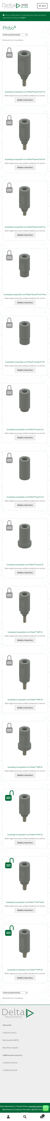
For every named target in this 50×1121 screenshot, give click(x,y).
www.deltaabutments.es (39, 1106)
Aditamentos (15, 15)
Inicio (7, 15)
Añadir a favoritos (25, 100)
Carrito (38, 1115)
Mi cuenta (8, 1117)
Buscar (25, 1117)
